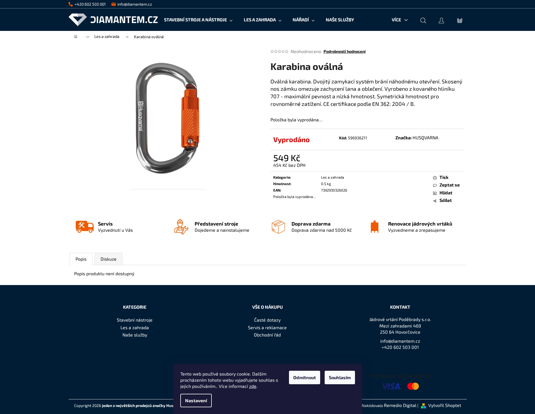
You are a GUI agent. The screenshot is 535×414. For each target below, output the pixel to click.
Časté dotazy (267, 319)
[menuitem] (198, 19)
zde (252, 386)
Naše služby (134, 334)
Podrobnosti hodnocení (345, 51)
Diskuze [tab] (109, 258)
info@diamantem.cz (400, 341)
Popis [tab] (81, 258)
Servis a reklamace (267, 327)
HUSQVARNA (425, 137)
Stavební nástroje (134, 319)
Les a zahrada (332, 177)
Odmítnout (304, 377)
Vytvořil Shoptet (444, 405)
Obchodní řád (267, 334)
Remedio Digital (400, 405)
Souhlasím (340, 377)
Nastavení (196, 400)
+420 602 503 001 (400, 347)
